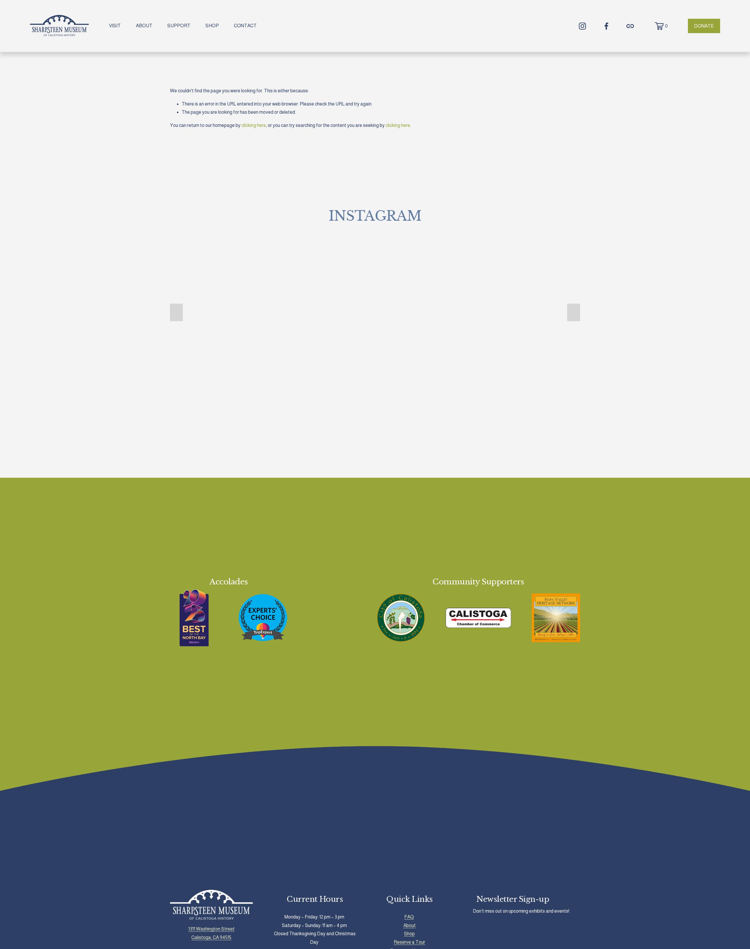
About (409, 925)
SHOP (212, 25)
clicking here (253, 125)
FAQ (409, 916)
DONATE (704, 25)
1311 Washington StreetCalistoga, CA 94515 (211, 933)
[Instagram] (582, 26)
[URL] (630, 26)
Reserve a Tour (409, 942)
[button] (176, 312)
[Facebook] (606, 26)
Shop (409, 933)
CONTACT (245, 25)
